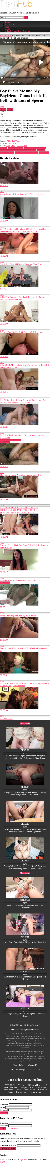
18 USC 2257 (35, 1069)
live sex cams (21, 1092)
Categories (9, 24)
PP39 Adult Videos (13, 141)
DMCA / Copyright (17, 1069)
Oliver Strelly (22, 146)
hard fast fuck (20, 152)
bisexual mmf (5, 150)
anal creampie (13, 148)
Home (7, 22)
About (3, 109)
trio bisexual (44, 152)
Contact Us (32, 1065)
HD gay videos (27, 1087)
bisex (21, 148)
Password (4, 1110)
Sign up (4, 1113)
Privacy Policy (18, 1065)
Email (2, 1107)
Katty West (10, 146)
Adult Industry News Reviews (17, 31)
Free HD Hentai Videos (25, 1090)
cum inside (31, 150)
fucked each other (7, 152)
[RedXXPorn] (16, 8)
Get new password (8, 1148)
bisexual (27, 148)
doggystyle (41, 150)
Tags (7, 26)
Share (10, 109)
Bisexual (8, 35)
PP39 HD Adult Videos (14, 1085)
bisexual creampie (38, 148)
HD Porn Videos (33, 1085)
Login (3, 1128)
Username (4, 1105)
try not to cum (35, 1092)
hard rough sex (32, 152)
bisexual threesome (19, 150)
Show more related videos (10, 440)
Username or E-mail (8, 1145)
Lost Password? (13, 1128)
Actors (8, 29)
